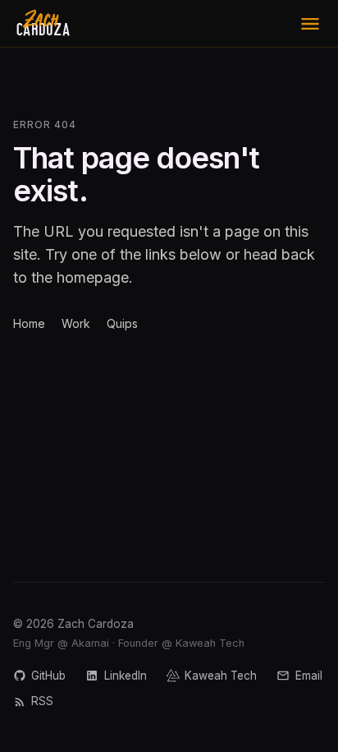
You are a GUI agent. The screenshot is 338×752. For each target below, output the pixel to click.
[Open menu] (310, 24)
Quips (122, 323)
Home (29, 323)
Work (76, 323)
